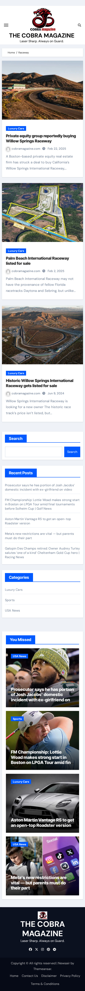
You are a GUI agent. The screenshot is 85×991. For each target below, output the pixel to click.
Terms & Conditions (45, 984)
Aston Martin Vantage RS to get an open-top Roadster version (42, 822)
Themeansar (42, 969)
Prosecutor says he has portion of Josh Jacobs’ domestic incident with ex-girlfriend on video (40, 487)
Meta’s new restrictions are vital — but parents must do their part (39, 882)
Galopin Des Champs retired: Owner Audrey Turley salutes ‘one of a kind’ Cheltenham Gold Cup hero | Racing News (42, 552)
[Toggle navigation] (6, 25)
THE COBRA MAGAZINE (41, 35)
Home (14, 976)
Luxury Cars (16, 128)
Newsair (64, 963)
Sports (10, 600)
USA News (12, 610)
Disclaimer (49, 976)
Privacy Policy (70, 976)
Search (16, 438)
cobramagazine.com (26, 149)
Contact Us (30, 976)
